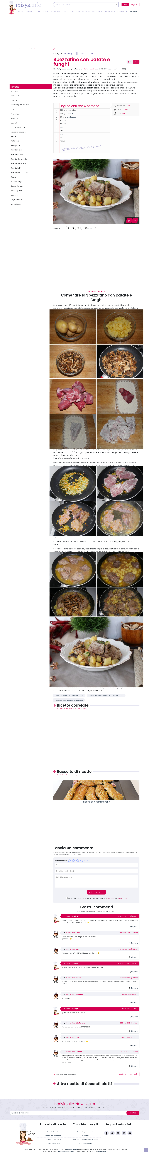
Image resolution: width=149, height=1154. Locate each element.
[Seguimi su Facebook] (106, 1133)
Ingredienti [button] (97, 12)
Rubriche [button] (109, 12)
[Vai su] (146, 1150)
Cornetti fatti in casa (53, 1139)
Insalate (14, 118)
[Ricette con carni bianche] (96, 790)
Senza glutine (16, 190)
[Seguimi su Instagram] (124, 1133)
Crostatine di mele (53, 1143)
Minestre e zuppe (18, 132)
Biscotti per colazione (53, 1136)
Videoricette (16, 204)
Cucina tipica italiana (20, 105)
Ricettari (86, 12)
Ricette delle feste (19, 163)
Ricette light (16, 168)
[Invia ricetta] (135, 220)
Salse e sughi (16, 181)
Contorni (55, 12)
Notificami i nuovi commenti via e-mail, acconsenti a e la (97, 898)
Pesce (13, 136)
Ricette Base (16, 150)
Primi (38, 12)
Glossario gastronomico (85, 1132)
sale (61, 134)
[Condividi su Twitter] (73, 227)
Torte (71, 12)
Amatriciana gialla (85, 1143)
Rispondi (134, 926)
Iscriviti (133, 1113)
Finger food (15, 114)
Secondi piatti (27, 49)
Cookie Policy (122, 898)
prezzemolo (64, 127)
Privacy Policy (110, 898)
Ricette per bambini (19, 172)
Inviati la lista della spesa (83, 147)
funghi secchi (72, 117)
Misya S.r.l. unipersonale (66, 1151)
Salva (89, 228)
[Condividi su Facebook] (68, 227)
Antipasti (30, 12)
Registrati (134, 5)
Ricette (21, 12)
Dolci (64, 12)
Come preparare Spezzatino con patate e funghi (106, 695)
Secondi (45, 12)
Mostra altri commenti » (128, 1074)
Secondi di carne (86, 54)
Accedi (125, 5)
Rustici (13, 177)
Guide (78, 12)
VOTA (136, 62)
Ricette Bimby (17, 154)
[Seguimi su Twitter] (112, 1133)
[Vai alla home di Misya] (24, 7)
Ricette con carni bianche (96, 802)
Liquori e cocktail (18, 127)
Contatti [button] (121, 12)
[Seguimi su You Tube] (129, 1133)
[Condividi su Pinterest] (78, 227)
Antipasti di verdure (52, 1132)
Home (13, 49)
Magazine (133, 12)
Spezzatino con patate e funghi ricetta (69, 700)
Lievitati (14, 123)
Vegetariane (16, 199)
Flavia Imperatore (90, 69)
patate (70, 114)
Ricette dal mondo (19, 159)
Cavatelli (85, 1136)
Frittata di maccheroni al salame (85, 1139)
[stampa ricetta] (129, 220)
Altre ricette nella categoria (96, 1091)
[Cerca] (116, 4)
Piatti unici (15, 141)
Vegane (14, 195)
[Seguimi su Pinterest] (118, 1133)
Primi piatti (15, 145)
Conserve (15, 96)
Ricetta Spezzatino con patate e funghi (69, 695)
